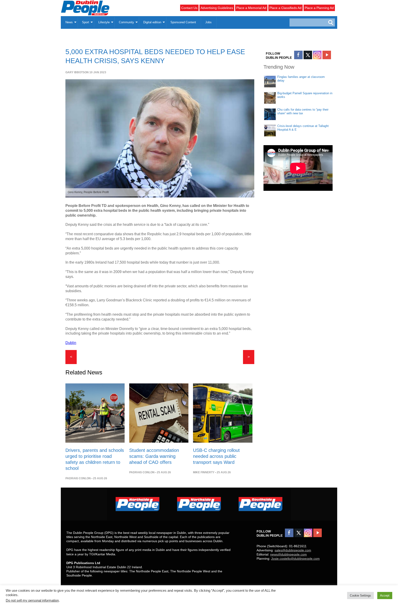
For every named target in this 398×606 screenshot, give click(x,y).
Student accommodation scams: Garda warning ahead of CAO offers (154, 456)
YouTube (326, 55)
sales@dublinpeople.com (293, 550)
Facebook (298, 55)
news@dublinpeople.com (288, 554)
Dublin (70, 343)
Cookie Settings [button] (360, 595)
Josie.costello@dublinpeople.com (295, 558)
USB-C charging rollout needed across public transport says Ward (216, 456)
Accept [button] (384, 595)
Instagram (317, 55)
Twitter (308, 55)
